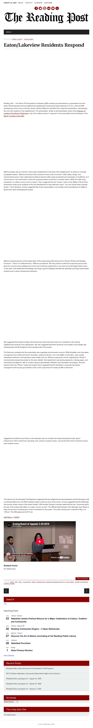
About (20, 3)
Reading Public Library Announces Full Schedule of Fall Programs (29, 668)
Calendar (38, 3)
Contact (29, 3)
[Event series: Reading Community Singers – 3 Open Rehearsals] (23, 626)
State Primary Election (22, 650)
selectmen (70, 582)
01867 (12, 582)
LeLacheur (27, 582)
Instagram (44, 8)
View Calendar (9, 655)
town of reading (81, 582)
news (34, 582)
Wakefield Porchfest (20, 643)
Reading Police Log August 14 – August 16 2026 (23, 678)
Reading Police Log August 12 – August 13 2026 (23, 684)
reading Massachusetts (55, 582)
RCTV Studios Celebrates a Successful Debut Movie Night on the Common (33, 673)
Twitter (40, 8)
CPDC (20, 582)
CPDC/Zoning (82, 578)
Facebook (36, 8)
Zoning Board (9, 583)
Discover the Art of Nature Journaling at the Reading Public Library (43, 635)
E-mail (53, 8)
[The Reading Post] (46, 23)
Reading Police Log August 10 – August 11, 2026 (23, 689)
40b (16, 582)
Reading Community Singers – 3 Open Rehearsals (35, 628)
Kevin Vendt (29, 39)
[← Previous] (6, 590)
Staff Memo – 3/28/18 (11, 517)
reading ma (41, 582)
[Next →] (86, 590)
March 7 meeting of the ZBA (14, 116)
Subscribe (48, 3)
